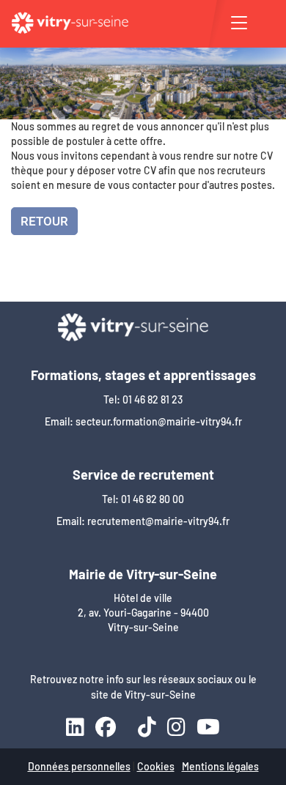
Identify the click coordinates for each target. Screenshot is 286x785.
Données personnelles (79, 766)
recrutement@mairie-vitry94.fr (158, 521)
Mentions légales (220, 766)
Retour (44, 221)
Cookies (156, 766)
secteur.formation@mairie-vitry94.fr (159, 421)
